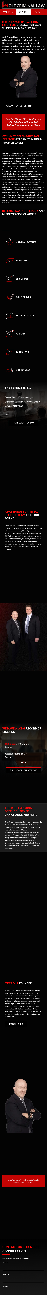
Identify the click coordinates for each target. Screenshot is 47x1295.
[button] (8, 11)
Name (5, 1262)
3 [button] (7, 414)
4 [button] (25, 762)
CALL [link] (40, 12)
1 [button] (5, 414)
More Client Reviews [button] (23, 423)
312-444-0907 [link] (31, 835)
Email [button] (25, 12)
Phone (6, 1274)
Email (6, 1286)
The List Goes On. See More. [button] (23, 770)
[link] (23, 4)
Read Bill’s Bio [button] (16, 1024)
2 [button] (6, 414)
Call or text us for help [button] (18, 106)
